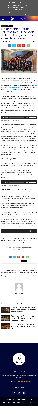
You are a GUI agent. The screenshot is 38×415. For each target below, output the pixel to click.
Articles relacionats (7, 304)
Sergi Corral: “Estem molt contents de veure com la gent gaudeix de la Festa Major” (23, 326)
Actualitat (3, 25)
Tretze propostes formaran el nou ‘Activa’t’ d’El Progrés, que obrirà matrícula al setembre (22, 318)
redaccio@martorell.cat (23, 381)
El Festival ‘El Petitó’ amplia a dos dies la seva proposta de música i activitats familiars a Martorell (23, 309)
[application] (19, 117)
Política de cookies (12, 13)
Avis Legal (32, 402)
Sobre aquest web (10, 399)
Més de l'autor (21, 304)
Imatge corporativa (21, 399)
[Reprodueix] (3, 117)
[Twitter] (19, 393)
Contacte (30, 399)
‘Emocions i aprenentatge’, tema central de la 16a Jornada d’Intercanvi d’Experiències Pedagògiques (10, 273)
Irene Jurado (6, 41)
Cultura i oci (9, 25)
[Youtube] (24, 393)
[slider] (33, 117)
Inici (2, 23)
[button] (35, 18)
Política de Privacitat (24, 402)
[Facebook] (14, 393)
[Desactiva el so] (30, 117)
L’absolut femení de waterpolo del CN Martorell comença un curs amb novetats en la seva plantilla (28, 273)
